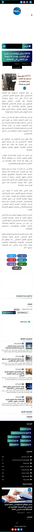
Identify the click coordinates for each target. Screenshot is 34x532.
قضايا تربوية (26, 437)
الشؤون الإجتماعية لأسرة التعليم (20, 433)
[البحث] (3, 2)
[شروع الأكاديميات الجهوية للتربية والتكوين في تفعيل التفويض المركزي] (29, 371)
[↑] (17, 523)
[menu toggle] (30, 2)
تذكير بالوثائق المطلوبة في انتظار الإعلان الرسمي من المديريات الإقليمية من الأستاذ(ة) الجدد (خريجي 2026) (18, 507)
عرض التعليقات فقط (22, 313)
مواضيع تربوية (25, 444)
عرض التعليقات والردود (8, 313)
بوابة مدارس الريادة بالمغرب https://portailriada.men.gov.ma (14, 347)
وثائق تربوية (14, 444)
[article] (17, 278)
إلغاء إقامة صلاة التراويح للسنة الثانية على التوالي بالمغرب (15, 400)
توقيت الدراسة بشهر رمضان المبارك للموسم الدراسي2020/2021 (13, 387)
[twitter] (21, 2)
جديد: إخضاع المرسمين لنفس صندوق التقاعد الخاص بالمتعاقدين (13, 360)
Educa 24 (29, 513)
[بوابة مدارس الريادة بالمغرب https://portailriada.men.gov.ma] (29, 345)
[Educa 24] (17, 11)
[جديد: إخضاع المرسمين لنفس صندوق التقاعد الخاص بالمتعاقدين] (29, 358)
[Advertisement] (17, 31)
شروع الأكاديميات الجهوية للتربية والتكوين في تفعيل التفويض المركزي (14, 373)
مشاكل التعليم (25, 440)
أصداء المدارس (25, 429)
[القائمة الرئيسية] (4, 46)
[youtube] (24, 2)
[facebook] (27, 2)
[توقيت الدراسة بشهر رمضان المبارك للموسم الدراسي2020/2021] (29, 386)
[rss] (12, 529)
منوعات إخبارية (13, 440)
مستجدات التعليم (13, 437)
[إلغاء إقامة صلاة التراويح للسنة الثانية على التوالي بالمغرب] (29, 399)
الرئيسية (26, 46)
